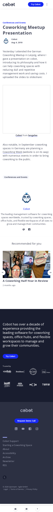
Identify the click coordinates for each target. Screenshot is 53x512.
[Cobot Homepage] (26, 410)
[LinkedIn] (26, 509)
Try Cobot (35, 4)
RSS (5, 465)
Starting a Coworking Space (17, 445)
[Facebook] (15, 509)
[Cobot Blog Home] (9, 4)
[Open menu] (46, 4)
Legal (6, 489)
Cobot (14, 39)
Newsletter (8, 461)
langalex (32, 135)
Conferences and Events (14, 23)
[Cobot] (6, 41)
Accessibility (9, 453)
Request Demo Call (26, 420)
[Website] (24, 229)
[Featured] (46, 256)
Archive (7, 457)
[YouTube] (23, 429)
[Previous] (2, 272)
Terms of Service (17, 489)
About (6, 449)
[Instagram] (36, 429)
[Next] (50, 272)
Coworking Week (12, 152)
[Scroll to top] (37, 509)
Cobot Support (11, 441)
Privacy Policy (31, 489)
